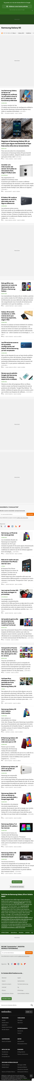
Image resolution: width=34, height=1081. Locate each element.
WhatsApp (20, 990)
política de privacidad (22, 517)
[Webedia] (6, 1013)
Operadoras (14, 932)
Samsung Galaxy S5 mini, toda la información (8, 711)
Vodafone (28, 33)
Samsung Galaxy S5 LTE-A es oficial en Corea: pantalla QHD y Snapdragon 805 (9, 796)
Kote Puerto (9, 336)
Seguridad (4, 175)
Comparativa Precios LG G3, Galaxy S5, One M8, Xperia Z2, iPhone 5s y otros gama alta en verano (9, 652)
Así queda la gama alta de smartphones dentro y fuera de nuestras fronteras (9, 622)
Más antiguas (17, 882)
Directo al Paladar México (8, 1071)
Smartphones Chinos (7, 993)
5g (32, 932)
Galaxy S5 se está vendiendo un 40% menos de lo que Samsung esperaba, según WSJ (8, 316)
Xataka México (5, 1065)
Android (27, 932)
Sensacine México (22, 1067)
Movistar (21, 932)
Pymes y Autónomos (22, 1054)
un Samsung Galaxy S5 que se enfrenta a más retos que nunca (17, 918)
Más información (25, 1079)
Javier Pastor (9, 306)
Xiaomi (3, 981)
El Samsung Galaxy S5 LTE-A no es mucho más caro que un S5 (9, 740)
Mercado (4, 293)
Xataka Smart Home (7, 1027)
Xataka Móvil (5, 1022)
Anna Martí (8, 191)
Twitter (1, 526)
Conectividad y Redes (23, 993)
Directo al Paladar (6, 1041)
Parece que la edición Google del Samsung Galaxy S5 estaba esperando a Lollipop (9, 376)
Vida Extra (20, 1022)
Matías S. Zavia (10, 732)
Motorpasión (20, 1041)
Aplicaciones (21, 981)
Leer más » (23, 111)
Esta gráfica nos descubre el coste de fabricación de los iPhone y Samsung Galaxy (9, 287)
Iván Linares (9, 159)
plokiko (7, 640)
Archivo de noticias (18, 887)
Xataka (3, 1020)
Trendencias (5, 1052)
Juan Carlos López (10, 220)
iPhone (4, 990)
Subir (27, 1012)
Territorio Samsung (22, 984)
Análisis (3, 148)
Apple (19, 978)
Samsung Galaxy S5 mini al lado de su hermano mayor (8, 855)
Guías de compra (6, 984)
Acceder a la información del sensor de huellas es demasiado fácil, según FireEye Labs (9, 169)
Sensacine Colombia (22, 1069)
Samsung (4, 103)
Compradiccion (6, 1056)
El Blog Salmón (21, 1052)
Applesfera (4, 1025)
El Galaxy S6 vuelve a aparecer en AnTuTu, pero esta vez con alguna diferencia (9, 200)
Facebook (5, 526)
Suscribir (30, 514)
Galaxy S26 (21, 33)
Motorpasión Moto (22, 1043)
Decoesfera (5, 1054)
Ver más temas (6, 998)
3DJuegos (20, 1020)
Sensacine (20, 1031)
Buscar (31, 1005)
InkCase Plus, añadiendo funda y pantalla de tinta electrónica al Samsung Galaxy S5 (8, 682)
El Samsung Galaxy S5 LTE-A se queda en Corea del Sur (9, 768)
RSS (16, 526)
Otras (3, 566)
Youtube (8, 526)
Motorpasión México (22, 1071)
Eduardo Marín (9, 113)
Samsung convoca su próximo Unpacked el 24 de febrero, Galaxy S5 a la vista (16, 926)
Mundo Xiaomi (5, 1029)
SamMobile (4, 926)
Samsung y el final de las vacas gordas (9, 534)
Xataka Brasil (5, 1067)
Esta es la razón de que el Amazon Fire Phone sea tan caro (9, 561)
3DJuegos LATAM (21, 1065)
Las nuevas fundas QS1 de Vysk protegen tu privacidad (9, 592)
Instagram (12, 526)
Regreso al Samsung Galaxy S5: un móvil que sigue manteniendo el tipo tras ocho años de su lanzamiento (16, 143)
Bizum (14, 33)
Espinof (19, 1033)
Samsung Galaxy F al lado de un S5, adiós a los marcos (9, 826)
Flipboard (19, 526)
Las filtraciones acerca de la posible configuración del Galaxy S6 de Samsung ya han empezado (9, 346)
